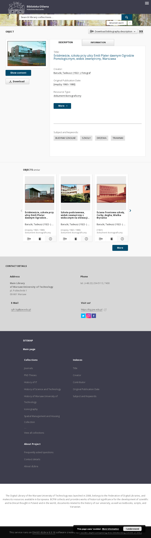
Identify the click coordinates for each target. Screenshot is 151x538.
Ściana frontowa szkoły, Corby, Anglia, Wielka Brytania (111, 215)
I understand (132, 528)
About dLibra (31, 466)
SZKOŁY (86, 138)
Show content (18, 72)
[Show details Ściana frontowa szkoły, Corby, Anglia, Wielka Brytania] (122, 238)
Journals (28, 368)
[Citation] (140, 31)
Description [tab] (66, 42)
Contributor (79, 382)
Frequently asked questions (38, 452)
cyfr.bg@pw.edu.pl (21, 309)
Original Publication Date (86, 389)
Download (18, 81)
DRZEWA (101, 138)
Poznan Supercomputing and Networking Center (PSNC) (110, 532)
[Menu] (146, 3)
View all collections (34, 432)
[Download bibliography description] (28, 238)
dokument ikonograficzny (67, 95)
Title (75, 368)
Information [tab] (98, 42)
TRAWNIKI (118, 138)
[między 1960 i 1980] (64, 84)
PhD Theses (30, 375)
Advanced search (116, 23)
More (120, 247)
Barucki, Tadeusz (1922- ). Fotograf (72, 73)
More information (110, 528)
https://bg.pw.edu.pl (91, 309)
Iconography (31, 409)
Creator (77, 375)
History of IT (30, 382)
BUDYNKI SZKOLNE (65, 138)
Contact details (32, 459)
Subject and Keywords (84, 396)
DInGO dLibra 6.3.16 (43, 532)
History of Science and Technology (42, 389)
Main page (29, 349)
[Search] (127, 17)
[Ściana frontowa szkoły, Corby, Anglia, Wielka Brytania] (111, 193)
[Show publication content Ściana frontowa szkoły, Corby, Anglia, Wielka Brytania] (111, 238)
